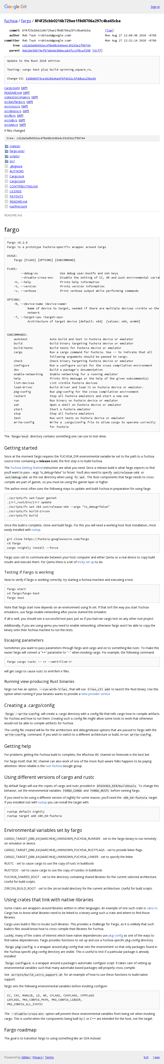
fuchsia (11, 20)
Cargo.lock (17, 176)
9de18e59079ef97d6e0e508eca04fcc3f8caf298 (56, 50)
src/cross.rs (12, 106)
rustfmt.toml (18, 206)
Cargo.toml (12, 88)
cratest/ (15, 146)
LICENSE (16, 191)
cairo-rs (152, 908)
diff (97, 50)
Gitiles (26, 1057)
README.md (13, 93)
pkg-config (115, 935)
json (156, 1057)
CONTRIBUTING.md (24, 186)
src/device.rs (12, 111)
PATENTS (16, 196)
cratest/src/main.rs (17, 97)
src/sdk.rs (10, 120)
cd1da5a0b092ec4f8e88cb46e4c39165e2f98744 (56, 45)
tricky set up (86, 562)
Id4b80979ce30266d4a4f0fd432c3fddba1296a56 (61, 78)
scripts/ (15, 156)
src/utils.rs (11, 125)
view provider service (95, 694)
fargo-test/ (17, 151)
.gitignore (16, 166)
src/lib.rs (10, 116)
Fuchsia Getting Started (26, 468)
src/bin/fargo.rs (14, 102)
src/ (12, 161)
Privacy (37, 1057)
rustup (36, 530)
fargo (26, 20)
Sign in (155, 7)
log (109, 30)
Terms (49, 1057)
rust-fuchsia (54, 766)
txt (146, 1057)
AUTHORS (17, 171)
